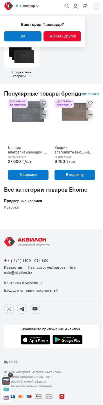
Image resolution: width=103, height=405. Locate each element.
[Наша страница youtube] (35, 309)
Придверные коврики (23, 201)
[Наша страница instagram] (9, 309)
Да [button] (22, 36)
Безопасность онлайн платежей (28, 386)
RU (6, 362)
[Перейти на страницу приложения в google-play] (67, 340)
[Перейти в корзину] (84, 6)
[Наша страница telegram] (22, 309)
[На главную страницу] (28, 242)
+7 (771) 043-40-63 (26, 261)
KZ (11, 362)
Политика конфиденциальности (28, 377)
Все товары (90, 94)
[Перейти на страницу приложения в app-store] (35, 340)
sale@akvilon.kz (18, 273)
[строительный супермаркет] (8, 6)
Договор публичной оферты (25, 381)
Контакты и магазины (23, 283)
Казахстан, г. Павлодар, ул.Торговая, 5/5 (40, 268)
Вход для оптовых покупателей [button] (31, 290)
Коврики (11, 207)
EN (16, 362)
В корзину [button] (28, 174)
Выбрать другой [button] (62, 36)
